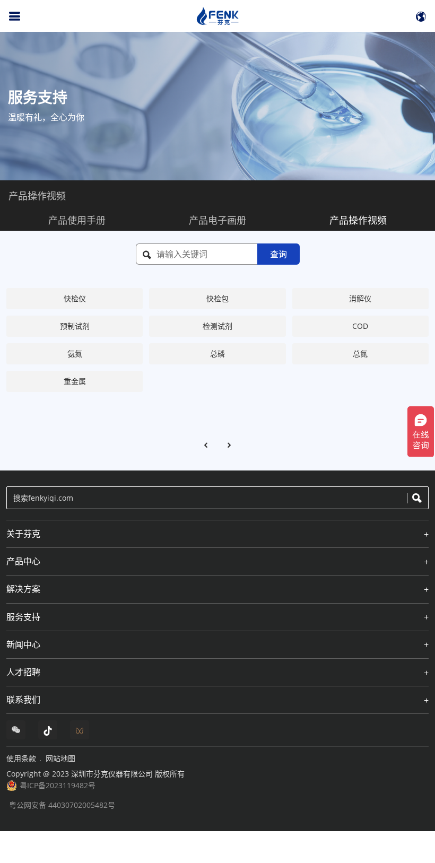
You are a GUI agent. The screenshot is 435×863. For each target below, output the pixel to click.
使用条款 (21, 758)
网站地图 (60, 758)
